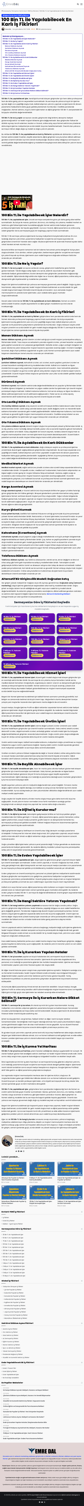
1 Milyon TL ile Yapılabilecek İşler (13, 1263)
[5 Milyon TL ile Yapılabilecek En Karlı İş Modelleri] (42, 1169)
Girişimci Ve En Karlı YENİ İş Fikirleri (25, 11)
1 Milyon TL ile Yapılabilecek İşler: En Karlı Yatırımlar (70, 1202)
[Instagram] (23, 1151)
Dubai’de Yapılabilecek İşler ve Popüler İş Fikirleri (69, 1179)
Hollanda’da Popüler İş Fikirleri (15, 1299)
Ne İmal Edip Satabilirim (11, 1378)
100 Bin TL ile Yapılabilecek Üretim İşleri (18, 76)
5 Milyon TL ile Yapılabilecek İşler (14, 1273)
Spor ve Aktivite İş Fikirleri (11, 1348)
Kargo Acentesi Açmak (13, 62)
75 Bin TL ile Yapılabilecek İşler (13, 1241)
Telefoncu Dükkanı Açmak (15, 69)
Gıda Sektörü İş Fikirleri (10, 1335)
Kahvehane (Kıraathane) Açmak (17, 66)
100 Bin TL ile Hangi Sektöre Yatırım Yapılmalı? (21, 86)
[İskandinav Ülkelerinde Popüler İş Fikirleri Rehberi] (14, 1192)
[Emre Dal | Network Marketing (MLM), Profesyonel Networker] (10, 4)
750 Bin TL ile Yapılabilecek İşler (13, 1260)
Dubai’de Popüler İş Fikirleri (13, 1293)
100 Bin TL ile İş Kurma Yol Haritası (16, 93)
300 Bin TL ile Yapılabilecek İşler (13, 1254)
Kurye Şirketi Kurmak (13, 64)
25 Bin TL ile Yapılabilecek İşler (13, 1235)
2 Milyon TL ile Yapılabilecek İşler (14, 1266)
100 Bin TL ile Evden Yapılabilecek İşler (18, 83)
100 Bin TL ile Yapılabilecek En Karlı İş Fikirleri (20, 44)
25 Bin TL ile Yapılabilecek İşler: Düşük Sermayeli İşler (41, 1202)
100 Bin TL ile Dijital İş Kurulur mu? (16, 81)
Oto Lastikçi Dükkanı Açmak (15, 53)
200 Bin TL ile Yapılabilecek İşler (13, 1250)
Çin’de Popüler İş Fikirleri (12, 1290)
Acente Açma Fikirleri (10, 1329)
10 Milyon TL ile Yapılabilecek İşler (14, 1276)
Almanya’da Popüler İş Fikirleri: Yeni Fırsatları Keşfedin (13, 1179)
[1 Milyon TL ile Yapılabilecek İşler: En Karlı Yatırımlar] (70, 1192)
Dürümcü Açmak (11, 51)
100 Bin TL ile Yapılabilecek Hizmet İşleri (18, 73)
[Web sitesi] (16, 1151)
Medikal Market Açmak (13, 60)
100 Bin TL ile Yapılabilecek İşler (13, 1244)
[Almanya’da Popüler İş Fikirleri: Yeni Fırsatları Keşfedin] (14, 1169)
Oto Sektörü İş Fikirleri (10, 1332)
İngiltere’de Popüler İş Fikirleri (14, 1302)
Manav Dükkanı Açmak (13, 46)
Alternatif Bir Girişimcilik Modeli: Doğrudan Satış (23, 71)
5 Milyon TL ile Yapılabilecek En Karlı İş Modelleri (41, 1179)
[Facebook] (18, 1151)
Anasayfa (7, 11)
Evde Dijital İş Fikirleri (10, 1371)
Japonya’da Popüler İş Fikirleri (15, 1312)
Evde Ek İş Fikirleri (8, 1221)
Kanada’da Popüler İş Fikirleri (14, 1296)
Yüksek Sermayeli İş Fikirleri (12, 1351)
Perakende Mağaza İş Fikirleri (13, 1354)
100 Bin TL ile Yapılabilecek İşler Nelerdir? (19, 39)
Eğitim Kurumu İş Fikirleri (11, 1342)
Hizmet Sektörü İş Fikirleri (11, 1345)
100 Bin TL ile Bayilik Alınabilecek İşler (17, 78)
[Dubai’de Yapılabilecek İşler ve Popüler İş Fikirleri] (70, 1169)
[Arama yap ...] (78, 5)
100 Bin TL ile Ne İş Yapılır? (13, 41)
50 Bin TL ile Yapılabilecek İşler (13, 1238)
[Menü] (81, 5)
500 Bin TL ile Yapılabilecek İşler (13, 1257)
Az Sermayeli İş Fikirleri (10, 1338)
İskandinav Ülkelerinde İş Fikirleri (15, 1318)
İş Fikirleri (6, 1218)
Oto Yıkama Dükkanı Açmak (15, 55)
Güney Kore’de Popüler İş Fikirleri (15, 1315)
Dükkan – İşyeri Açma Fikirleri (13, 1224)
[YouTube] (21, 1151)
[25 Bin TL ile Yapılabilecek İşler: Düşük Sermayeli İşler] (42, 1192)
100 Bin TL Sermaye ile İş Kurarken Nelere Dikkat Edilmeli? (26, 91)
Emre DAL (8, 29)
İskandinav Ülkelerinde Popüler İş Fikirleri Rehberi (14, 1202)
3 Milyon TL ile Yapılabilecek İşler (14, 1269)
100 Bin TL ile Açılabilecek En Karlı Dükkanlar (20, 57)
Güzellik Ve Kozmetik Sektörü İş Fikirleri (16, 1357)
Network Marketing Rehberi (58, 594)
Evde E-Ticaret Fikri (9, 1368)
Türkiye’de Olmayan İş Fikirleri (13, 1287)
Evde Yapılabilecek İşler (11, 1375)
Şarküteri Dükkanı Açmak (14, 48)
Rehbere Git (9, 619)
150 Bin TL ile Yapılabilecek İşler (13, 1247)
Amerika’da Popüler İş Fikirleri (14, 1306)
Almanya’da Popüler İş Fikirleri (15, 1309)
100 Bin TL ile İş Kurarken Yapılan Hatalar (19, 88)
